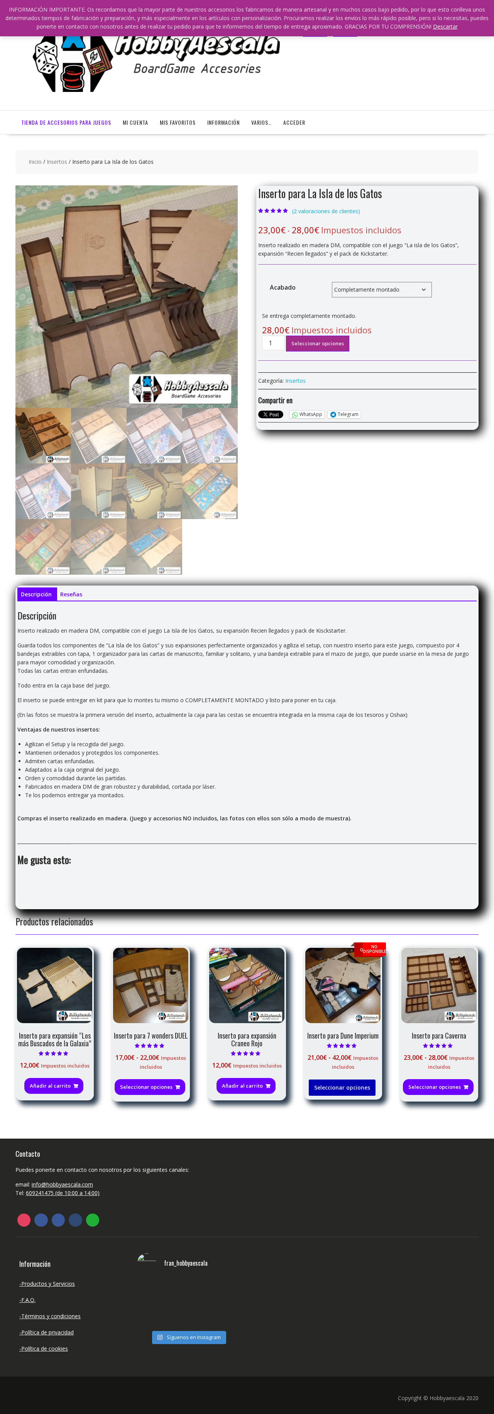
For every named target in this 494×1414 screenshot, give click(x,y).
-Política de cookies (43, 1348)
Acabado (283, 287)
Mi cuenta (135, 122)
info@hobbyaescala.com (62, 1184)
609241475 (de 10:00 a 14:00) (63, 1193)
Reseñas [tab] (71, 594)
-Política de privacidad (46, 1332)
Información (223, 122)
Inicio (35, 161)
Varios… (261, 122)
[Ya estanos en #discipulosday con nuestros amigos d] (188, 1303)
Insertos (57, 161)
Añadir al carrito (50, 1085)
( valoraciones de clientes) (326, 211)
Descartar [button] (445, 26)
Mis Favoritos (178, 122)
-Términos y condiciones (50, 1316)
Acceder (294, 122)
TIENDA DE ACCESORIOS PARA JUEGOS (66, 122)
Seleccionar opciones (317, 343)
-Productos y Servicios (47, 1283)
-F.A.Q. (27, 1300)
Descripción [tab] (36, 594)
